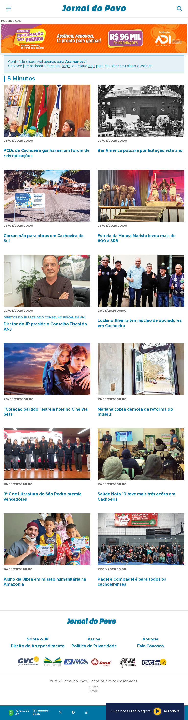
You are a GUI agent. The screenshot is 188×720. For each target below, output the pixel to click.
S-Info (94, 687)
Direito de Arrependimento (38, 646)
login (66, 66)
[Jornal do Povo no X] (61, 713)
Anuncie (150, 639)
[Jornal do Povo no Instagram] (87, 713)
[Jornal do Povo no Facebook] (74, 713)
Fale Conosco (150, 646)
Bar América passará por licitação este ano (140, 151)
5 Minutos (21, 79)
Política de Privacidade (94, 646)
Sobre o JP (37, 639)
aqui (91, 66)
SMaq (94, 691)
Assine (94, 639)
